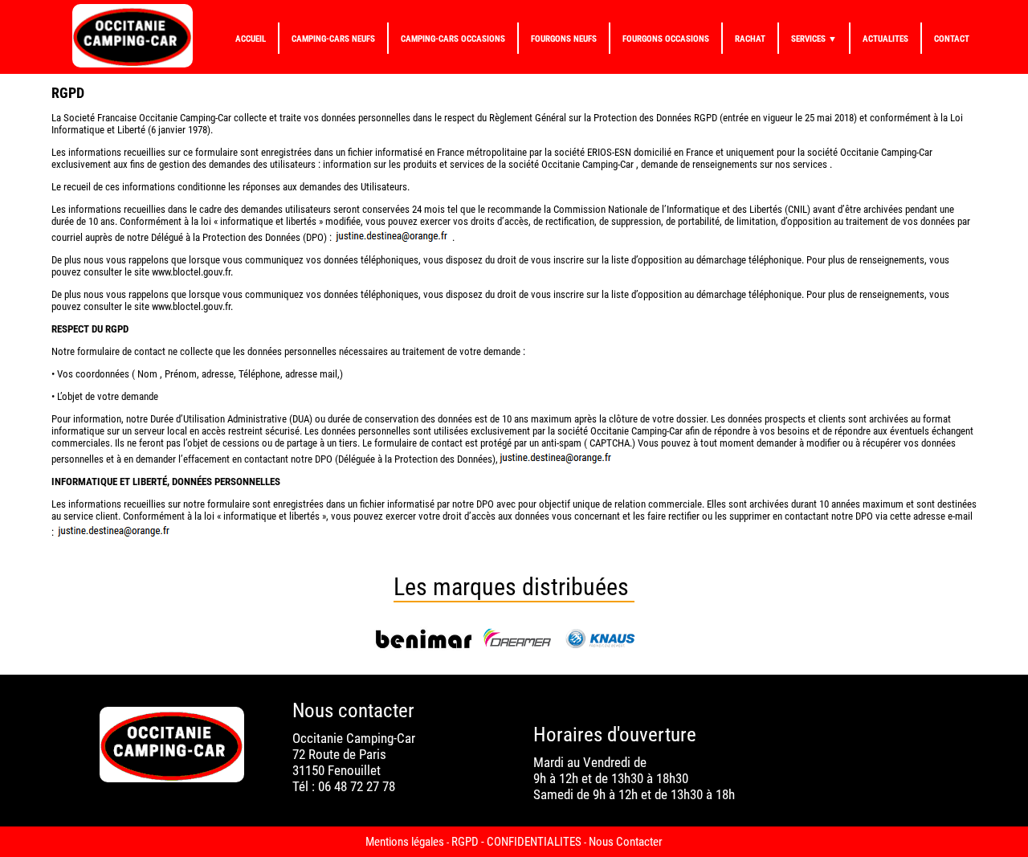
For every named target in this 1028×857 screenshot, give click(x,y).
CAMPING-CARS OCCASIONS (453, 39)
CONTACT (951, 39)
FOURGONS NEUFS (564, 39)
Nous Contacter (626, 842)
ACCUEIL (250, 39)
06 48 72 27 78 (356, 786)
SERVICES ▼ (814, 39)
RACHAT (750, 39)
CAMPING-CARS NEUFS (333, 39)
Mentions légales (404, 842)
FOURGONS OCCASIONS (665, 39)
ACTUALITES (885, 39)
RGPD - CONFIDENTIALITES (516, 842)
